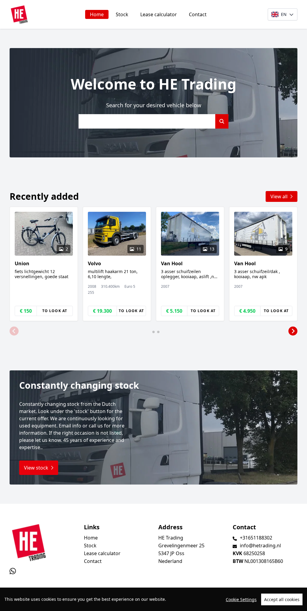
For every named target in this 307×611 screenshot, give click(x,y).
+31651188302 (256, 537)
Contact (198, 14)
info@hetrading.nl (260, 545)
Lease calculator (158, 14)
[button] (14, 331)
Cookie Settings (241, 599)
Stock (122, 14)
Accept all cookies (282, 599)
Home (97, 14)
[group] (44, 264)
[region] (153, 599)
